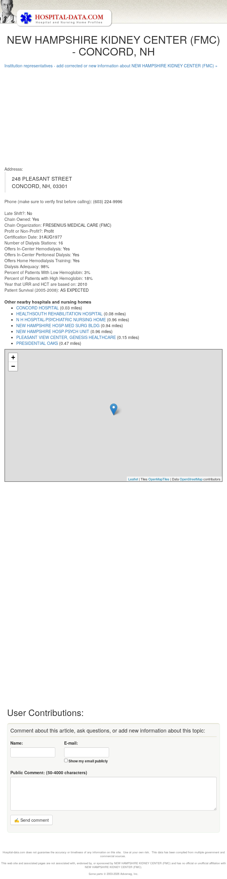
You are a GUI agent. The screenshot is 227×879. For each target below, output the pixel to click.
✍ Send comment (31, 820)
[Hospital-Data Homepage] (113, 13)
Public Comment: (48, 772)
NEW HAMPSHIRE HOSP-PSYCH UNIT (52, 331)
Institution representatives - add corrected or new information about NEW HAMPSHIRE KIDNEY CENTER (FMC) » (111, 66)
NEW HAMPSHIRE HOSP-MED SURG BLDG (58, 325)
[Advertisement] (113, 115)
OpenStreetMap (191, 479)
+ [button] (13, 357)
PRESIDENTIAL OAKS (37, 343)
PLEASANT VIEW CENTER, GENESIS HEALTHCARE (66, 337)
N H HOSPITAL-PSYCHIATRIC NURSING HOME (61, 319)
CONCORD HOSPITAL (37, 308)
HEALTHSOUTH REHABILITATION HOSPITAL (59, 314)
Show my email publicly (88, 761)
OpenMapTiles (158, 479)
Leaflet (133, 479)
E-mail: (71, 743)
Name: (16, 743)
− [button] (13, 366)
